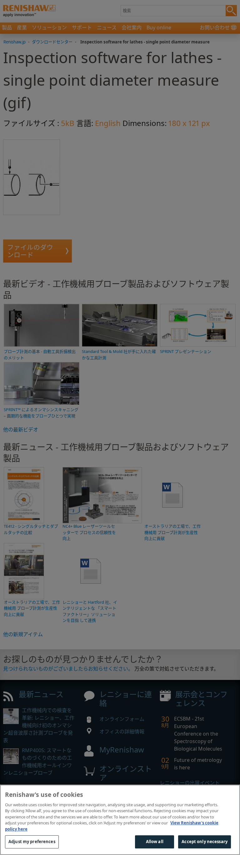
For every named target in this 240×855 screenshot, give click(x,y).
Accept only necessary (205, 841)
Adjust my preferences (31, 841)
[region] (120, 820)
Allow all (154, 841)
